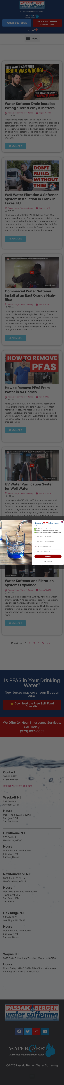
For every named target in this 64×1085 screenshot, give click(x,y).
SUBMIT (48, 556)
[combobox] (36, 546)
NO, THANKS (48, 561)
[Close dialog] (62, 522)
